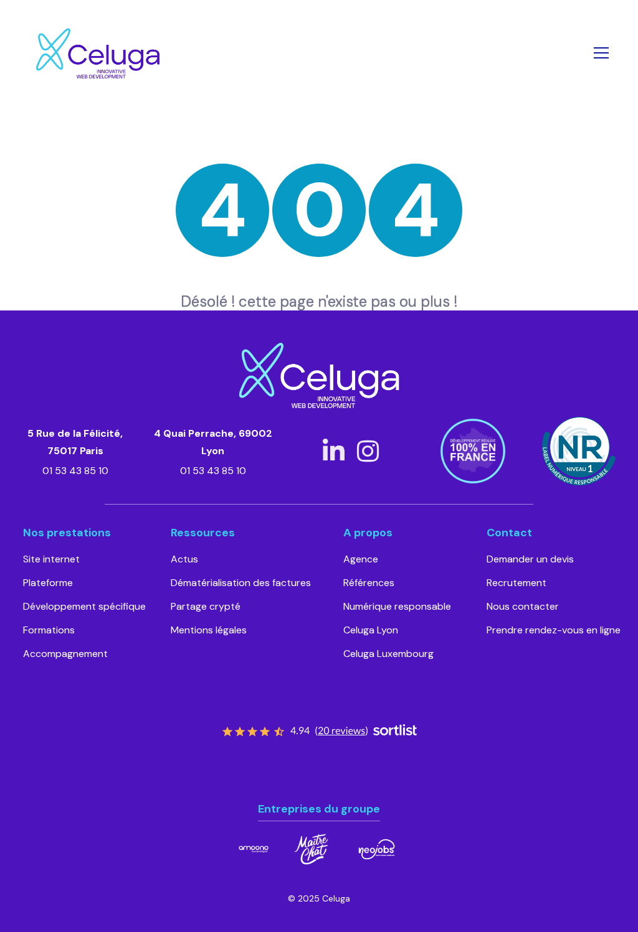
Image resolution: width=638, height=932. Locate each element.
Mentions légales (209, 629)
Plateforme (48, 582)
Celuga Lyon (370, 629)
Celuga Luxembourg (388, 653)
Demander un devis (530, 559)
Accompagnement (65, 653)
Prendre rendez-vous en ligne (554, 629)
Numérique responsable (397, 606)
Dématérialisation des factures (241, 582)
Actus (184, 559)
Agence (360, 559)
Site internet (51, 559)
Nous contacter (523, 606)
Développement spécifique (84, 606)
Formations (49, 629)
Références (368, 582)
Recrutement (516, 582)
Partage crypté (205, 606)
